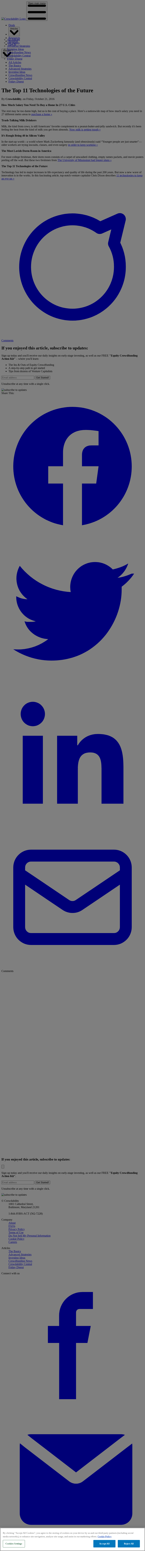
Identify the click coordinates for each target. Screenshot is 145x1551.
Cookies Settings (13, 1543)
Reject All (129, 1543)
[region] (72, 1539)
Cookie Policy (105, 1536)
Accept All (104, 1543)
